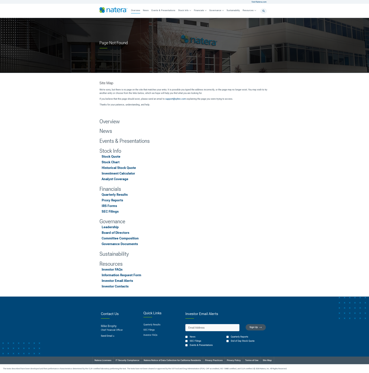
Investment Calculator (118, 173)
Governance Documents (120, 244)
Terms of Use (251, 360)
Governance (112, 221)
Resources (111, 264)
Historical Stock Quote (119, 168)
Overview (109, 121)
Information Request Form (121, 275)
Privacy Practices (214, 360)
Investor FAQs (112, 269)
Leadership (110, 227)
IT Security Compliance (127, 360)
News (105, 131)
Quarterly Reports (239, 336)
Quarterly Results (115, 194)
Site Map (267, 360)
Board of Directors (115, 233)
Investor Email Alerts (117, 281)
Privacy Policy (234, 360)
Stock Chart (110, 162)
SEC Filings (110, 211)
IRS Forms (109, 206)
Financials (110, 189)
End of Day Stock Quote (243, 341)
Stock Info (110, 151)
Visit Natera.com (259, 2)
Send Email (106, 335)
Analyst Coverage (115, 179)
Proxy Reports (112, 200)
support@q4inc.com (175, 99)
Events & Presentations (124, 141)
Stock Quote (111, 156)
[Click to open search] (263, 11)
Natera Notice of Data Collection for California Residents (172, 360)
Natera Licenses (103, 360)
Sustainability (114, 254)
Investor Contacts (115, 286)
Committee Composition (120, 238)
